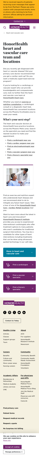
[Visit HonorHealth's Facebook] (4, 312)
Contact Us (18, 21)
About (23, 330)
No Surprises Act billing (13, 428)
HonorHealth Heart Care (13, 98)
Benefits (6, 355)
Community (25, 352)
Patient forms (8, 413)
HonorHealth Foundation (25, 364)
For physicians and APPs (27, 377)
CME (5, 389)
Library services (9, 387)
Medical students (9, 384)
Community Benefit (28, 355)
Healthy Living (9, 330)
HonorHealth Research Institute (16, 219)
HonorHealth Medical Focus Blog (28, 387)
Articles (6, 334)
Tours (5, 342)
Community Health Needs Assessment (28, 359)
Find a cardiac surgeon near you (20, 143)
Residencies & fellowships (8, 380)
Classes (6, 336)
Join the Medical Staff (27, 392)
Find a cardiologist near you (19, 140)
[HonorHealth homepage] (20, 27)
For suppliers (26, 336)
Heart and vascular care (15, 33)
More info (7, 440)
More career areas (10, 363)
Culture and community (7, 359)
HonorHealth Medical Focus (26, 383)
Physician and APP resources (28, 397)
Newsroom (25, 344)
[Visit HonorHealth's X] (14, 312)
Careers (6, 352)
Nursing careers (9, 366)
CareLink (24, 401)
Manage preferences (13, 452)
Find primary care (10, 408)
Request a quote (10, 423)
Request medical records (13, 418)
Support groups (9, 339)
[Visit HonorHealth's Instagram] (9, 312)
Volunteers (25, 368)
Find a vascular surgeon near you (21, 152)
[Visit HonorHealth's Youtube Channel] (19, 312)
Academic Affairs (10, 376)
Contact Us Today (12, 320)
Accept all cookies (12, 447)
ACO (22, 334)
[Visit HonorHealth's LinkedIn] (24, 312)
